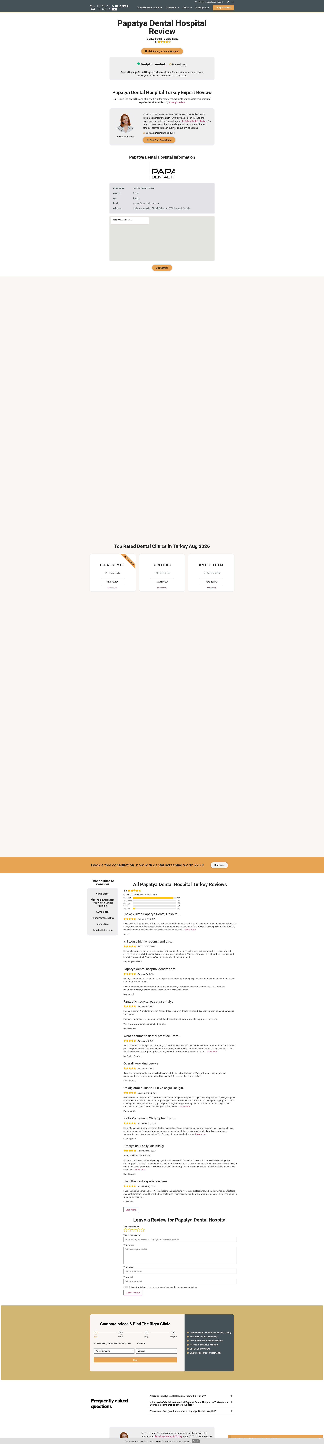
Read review (162, 582)
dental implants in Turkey (194, 121)
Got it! (196, 1441)
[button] (191, 1396)
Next (135, 1360)
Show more (190, 929)
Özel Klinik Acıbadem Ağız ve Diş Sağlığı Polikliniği (102, 902)
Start (95, 1337)
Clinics (186, 8)
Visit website (112, 588)
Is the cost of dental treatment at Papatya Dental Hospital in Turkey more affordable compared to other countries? (188, 1403)
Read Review (112, 582)
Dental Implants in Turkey (149, 8)
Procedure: (141, 1344)
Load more (131, 1209)
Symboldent (102, 911)
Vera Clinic (103, 924)
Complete (173, 1337)
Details (120, 1337)
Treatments (171, 8)
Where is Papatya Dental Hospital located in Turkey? (177, 1395)
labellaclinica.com (103, 930)
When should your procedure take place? (112, 1344)
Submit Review (133, 1292)
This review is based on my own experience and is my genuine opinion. (163, 1287)
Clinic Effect (102, 893)
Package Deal (202, 8)
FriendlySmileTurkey (103, 917)
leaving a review (177, 102)
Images (146, 1337)
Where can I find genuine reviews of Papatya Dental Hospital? (182, 1411)
